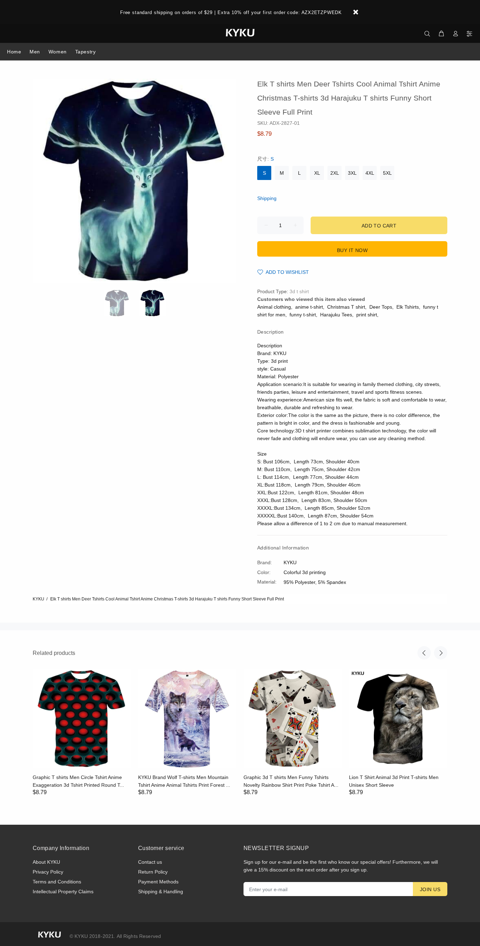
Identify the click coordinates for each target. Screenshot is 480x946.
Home (14, 51)
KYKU (38, 599)
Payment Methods (158, 881)
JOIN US (430, 889)
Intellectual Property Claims (63, 891)
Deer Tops (380, 307)
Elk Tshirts (407, 307)
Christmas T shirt (346, 307)
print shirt (366, 314)
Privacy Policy (48, 872)
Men (35, 51)
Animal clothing (274, 307)
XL (317, 173)
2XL (334, 173)
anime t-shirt (309, 307)
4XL (369, 173)
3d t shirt (299, 291)
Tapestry (85, 51)
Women (57, 51)
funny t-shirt (303, 314)
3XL (352, 173)
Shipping (267, 198)
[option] (121, 303)
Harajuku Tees (336, 314)
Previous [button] (424, 652)
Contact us (150, 862)
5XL (387, 173)
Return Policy (153, 872)
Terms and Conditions (57, 881)
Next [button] (440, 652)
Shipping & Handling (160, 891)
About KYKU (46, 862)
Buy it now (352, 250)
